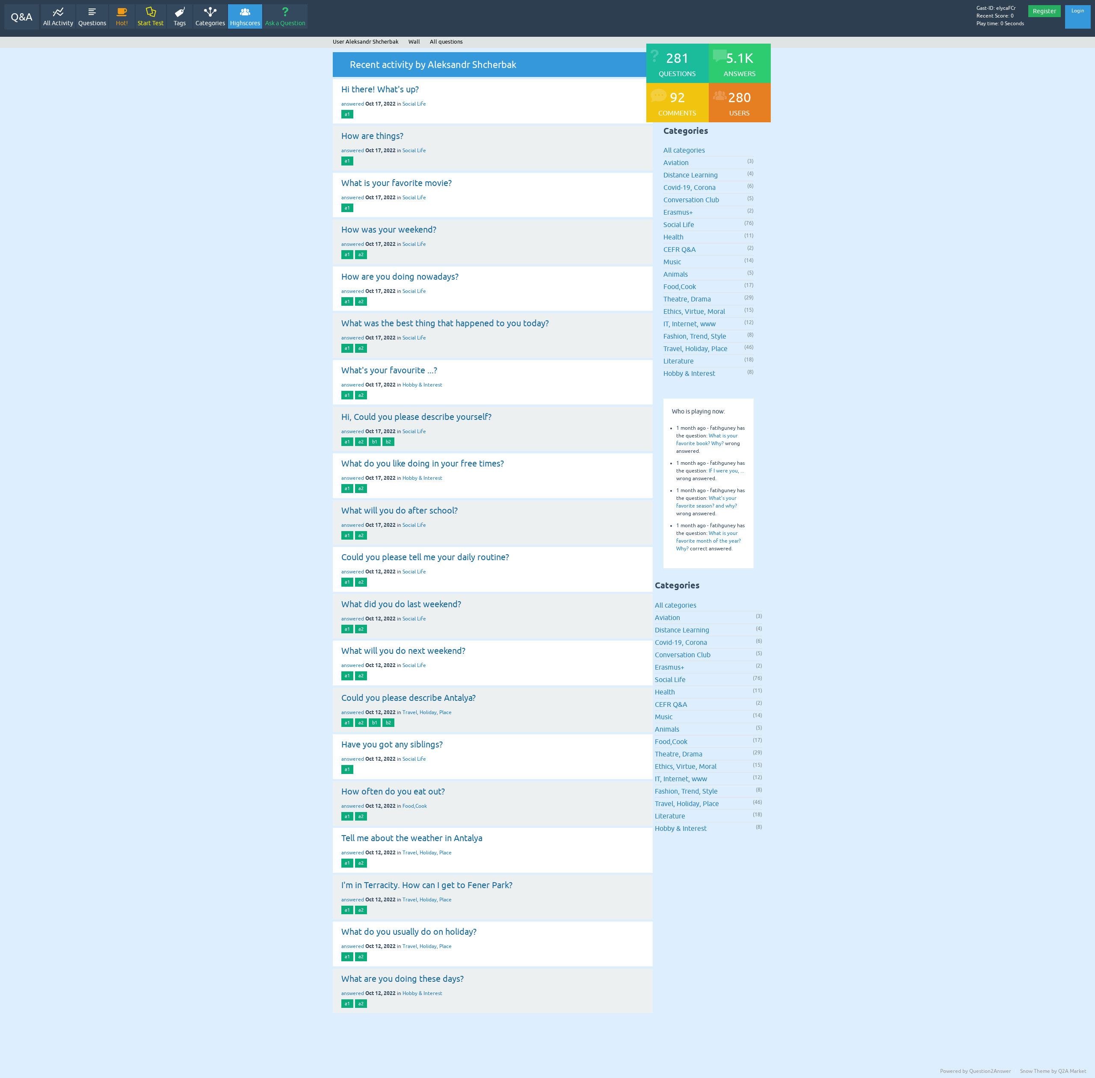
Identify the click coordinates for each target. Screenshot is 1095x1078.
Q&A (22, 17)
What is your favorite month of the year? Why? (708, 541)
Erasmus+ (678, 212)
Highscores (245, 23)
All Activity (58, 23)
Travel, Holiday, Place (427, 712)
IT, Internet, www (689, 324)
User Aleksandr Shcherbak (366, 41)
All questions (446, 41)
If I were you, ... (726, 471)
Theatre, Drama (687, 299)
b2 (388, 441)
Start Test (151, 23)
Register (1044, 11)
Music (672, 262)
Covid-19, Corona (689, 187)
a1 (347, 114)
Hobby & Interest (422, 385)
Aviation (676, 162)
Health (673, 237)
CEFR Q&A (679, 249)
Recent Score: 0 (995, 16)
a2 (361, 254)
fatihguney (723, 428)
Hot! (122, 23)
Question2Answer (990, 1071)
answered (352, 104)
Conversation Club (691, 200)
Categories (210, 23)
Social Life (414, 104)
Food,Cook (414, 806)
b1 (374, 441)
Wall (414, 41)
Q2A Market (1072, 1071)
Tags (180, 23)
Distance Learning (690, 175)
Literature (678, 361)
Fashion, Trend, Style (694, 336)
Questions (92, 23)
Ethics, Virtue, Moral (694, 311)
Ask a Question (285, 23)
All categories (684, 150)
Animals (675, 274)
